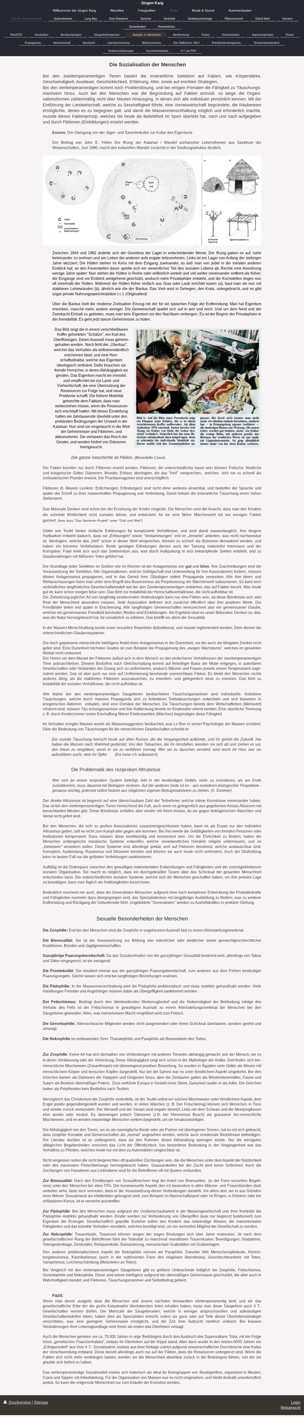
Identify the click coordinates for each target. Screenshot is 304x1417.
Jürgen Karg (152, 3)
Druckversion (20, 1402)
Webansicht (290, 1408)
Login (295, 1402)
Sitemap (41, 1402)
